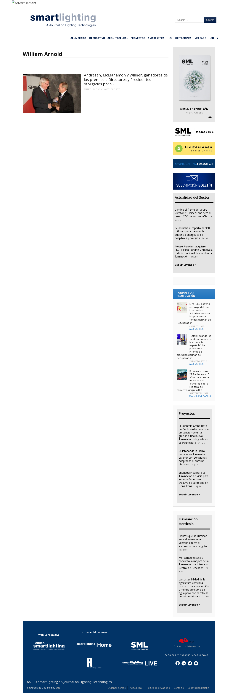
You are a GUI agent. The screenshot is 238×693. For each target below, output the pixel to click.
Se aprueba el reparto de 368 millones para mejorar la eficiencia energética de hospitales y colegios (192, 233)
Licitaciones (183, 38)
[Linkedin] (183, 663)
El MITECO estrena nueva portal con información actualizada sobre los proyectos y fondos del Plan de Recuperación (194, 313)
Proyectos (138, 38)
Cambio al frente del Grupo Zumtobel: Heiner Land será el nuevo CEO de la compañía (193, 213)
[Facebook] (177, 663)
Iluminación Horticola (188, 521)
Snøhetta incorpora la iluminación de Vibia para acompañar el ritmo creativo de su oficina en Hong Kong (193, 479)
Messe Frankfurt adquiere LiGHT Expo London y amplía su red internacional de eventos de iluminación (194, 251)
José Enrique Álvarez (200, 396)
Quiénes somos (117, 687)
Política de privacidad (158, 687)
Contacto (179, 687)
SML (58, 687)
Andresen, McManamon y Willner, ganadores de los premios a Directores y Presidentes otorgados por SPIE (126, 80)
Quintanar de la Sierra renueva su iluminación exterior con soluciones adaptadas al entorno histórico (193, 457)
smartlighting (92, 89)
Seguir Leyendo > (185, 264)
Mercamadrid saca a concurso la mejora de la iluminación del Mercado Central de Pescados (194, 563)
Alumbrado (78, 38)
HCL (170, 38)
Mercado (200, 38)
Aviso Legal (136, 687)
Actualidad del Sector (192, 197)
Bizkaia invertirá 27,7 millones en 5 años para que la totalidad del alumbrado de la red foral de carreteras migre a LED (193, 380)
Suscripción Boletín (198, 687)
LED (212, 38)
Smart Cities (156, 38)
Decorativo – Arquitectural (108, 38)
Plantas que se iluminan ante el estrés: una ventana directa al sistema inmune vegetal (193, 541)
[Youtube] (196, 663)
